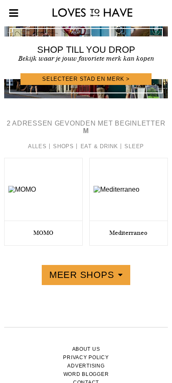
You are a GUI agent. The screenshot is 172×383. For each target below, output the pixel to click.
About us (86, 349)
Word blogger (86, 374)
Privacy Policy (86, 357)
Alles (37, 146)
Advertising (85, 366)
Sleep (134, 146)
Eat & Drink (99, 146)
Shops (63, 146)
